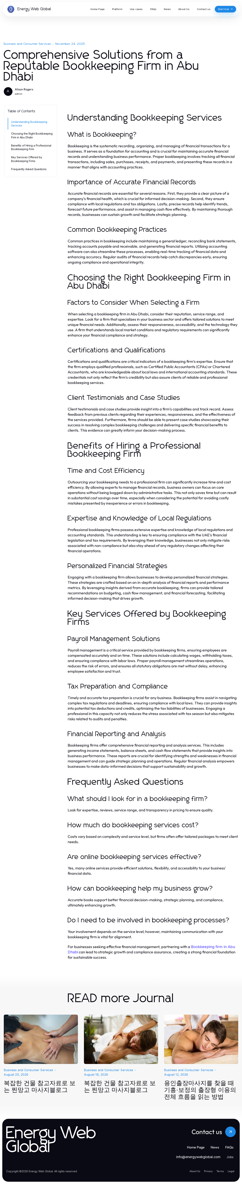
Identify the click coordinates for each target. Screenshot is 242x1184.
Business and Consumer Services (27, 43)
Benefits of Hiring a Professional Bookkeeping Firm (31, 147)
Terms (220, 1171)
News (215, 1147)
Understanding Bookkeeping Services (29, 123)
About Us (194, 1171)
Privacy (208, 1171)
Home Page (196, 1147)
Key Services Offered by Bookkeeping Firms (26, 159)
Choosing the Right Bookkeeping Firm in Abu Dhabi (32, 135)
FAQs (229, 1147)
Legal (231, 1171)
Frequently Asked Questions (29, 169)
